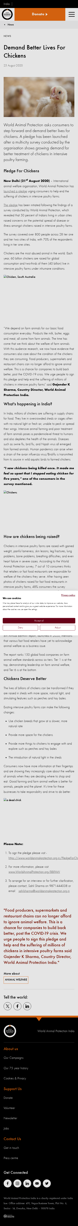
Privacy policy (68, 595)
